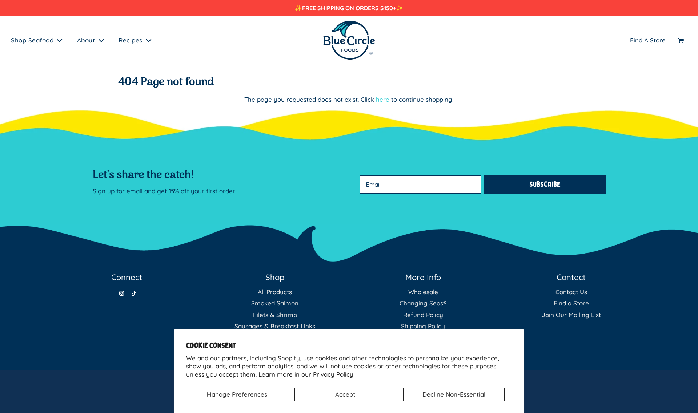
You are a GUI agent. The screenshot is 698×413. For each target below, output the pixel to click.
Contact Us (571, 292)
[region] (349, 8)
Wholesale (423, 292)
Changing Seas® (423, 303)
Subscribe (545, 184)
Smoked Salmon (274, 303)
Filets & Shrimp (275, 315)
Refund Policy (423, 315)
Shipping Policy (423, 326)
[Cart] (682, 40)
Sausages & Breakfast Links (274, 326)
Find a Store (571, 303)
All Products (275, 292)
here (382, 99)
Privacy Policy (333, 374)
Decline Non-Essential (453, 394)
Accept (345, 394)
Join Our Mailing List (571, 315)
